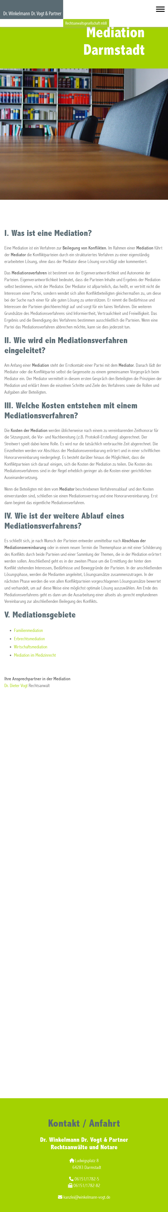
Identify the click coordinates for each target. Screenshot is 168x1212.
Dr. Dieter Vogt (16, 685)
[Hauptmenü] (160, 10)
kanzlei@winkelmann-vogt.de (86, 1197)
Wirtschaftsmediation (30, 647)
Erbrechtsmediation (29, 639)
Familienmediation (28, 630)
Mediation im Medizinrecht (35, 655)
